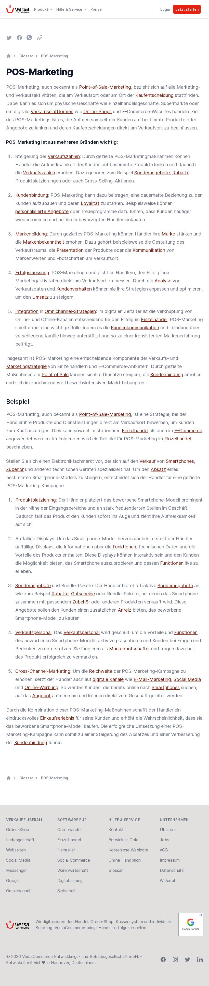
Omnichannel (18, 890)
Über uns (168, 829)
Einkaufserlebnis (57, 718)
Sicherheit (66, 890)
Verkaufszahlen (64, 156)
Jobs (164, 839)
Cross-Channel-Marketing (42, 671)
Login (165, 9)
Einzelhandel (154, 319)
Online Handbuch (125, 860)
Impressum (170, 860)
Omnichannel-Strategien (70, 311)
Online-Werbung (41, 687)
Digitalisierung (70, 880)
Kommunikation (149, 250)
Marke (168, 233)
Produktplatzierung (35, 500)
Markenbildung (31, 233)
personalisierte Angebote (42, 211)
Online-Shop (17, 829)
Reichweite (100, 671)
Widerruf (167, 880)
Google (13, 880)
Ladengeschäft (20, 839)
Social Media (187, 679)
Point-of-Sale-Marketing (105, 87)
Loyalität (90, 203)
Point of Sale (55, 374)
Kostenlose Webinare (128, 849)
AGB (164, 849)
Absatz (158, 469)
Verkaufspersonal (33, 632)
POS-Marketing (54, 56)
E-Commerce (188, 430)
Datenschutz (172, 870)
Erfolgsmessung (32, 272)
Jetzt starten (187, 9)
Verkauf (147, 461)
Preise (96, 9)
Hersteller (66, 849)
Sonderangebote (152, 172)
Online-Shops (97, 111)
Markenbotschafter (129, 648)
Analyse (162, 280)
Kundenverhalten (74, 289)
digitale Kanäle (108, 679)
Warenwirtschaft (72, 870)
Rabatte (180, 172)
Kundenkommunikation (135, 327)
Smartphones (180, 461)
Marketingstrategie (26, 366)
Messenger (16, 870)
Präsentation (70, 250)
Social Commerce (73, 860)
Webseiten (16, 849)
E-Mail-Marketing (152, 679)
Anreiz (124, 610)
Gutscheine (83, 593)
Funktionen (124, 546)
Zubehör (15, 469)
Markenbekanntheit (43, 242)
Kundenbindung (31, 195)
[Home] (8, 56)
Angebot (41, 695)
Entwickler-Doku (124, 839)
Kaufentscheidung (154, 95)
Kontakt (116, 829)
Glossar (26, 56)
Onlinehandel (69, 829)
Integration (26, 311)
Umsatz (40, 297)
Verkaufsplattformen (52, 111)
